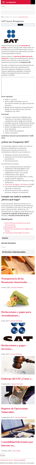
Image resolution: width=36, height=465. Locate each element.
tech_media (16, 451)
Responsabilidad (19, 460)
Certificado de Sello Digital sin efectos (17, 233)
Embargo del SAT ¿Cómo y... (17, 378)
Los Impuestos (11, 2)
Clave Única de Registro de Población (17, 184)
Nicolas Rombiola (23, 17)
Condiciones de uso (6, 460)
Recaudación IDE (10, 227)
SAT (2, 17)
